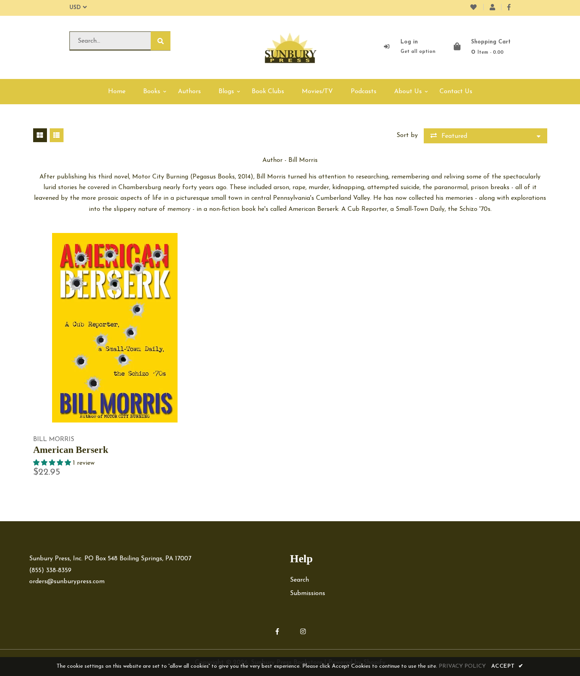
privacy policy (462, 666)
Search (299, 580)
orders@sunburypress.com (67, 581)
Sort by (407, 135)
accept (507, 666)
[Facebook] (509, 8)
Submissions (307, 593)
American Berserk (70, 450)
